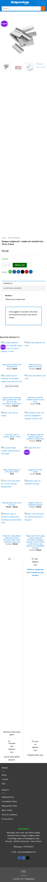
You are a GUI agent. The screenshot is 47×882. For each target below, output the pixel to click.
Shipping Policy (8, 797)
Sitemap (23, 875)
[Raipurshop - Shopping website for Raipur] (20, 3)
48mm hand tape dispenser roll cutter (35, 366)
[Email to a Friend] (22, 272)
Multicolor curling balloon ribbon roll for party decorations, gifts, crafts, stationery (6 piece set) (12, 539)
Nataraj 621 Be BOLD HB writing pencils (12, 366)
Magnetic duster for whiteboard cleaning (35, 504)
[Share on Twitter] (18, 272)
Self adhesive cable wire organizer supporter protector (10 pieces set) (35, 437)
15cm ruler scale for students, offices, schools (12, 436)
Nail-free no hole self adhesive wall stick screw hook (35, 399)
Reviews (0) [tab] (8, 283)
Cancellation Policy (9, 801)
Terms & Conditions (9, 815)
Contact (5, 779)
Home (4, 238)
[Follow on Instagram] (23, 858)
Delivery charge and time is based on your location (35, 572)
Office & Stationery (14, 238)
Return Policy (7, 810)
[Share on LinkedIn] (31, 272)
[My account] (37, 3)
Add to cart (20, 265)
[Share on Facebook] (14, 272)
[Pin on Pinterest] (27, 272)
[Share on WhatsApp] (10, 272)
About (4, 775)
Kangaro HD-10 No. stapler (35, 471)
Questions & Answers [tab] (12, 288)
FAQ (3, 784)
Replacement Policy (9, 806)
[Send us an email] (28, 858)
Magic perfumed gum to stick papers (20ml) (11, 471)
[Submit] (43, 8)
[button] (3, 3)
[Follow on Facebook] (19, 858)
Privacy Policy (7, 819)
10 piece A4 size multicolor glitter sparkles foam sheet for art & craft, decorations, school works (11, 401)
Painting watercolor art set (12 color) (12, 504)
